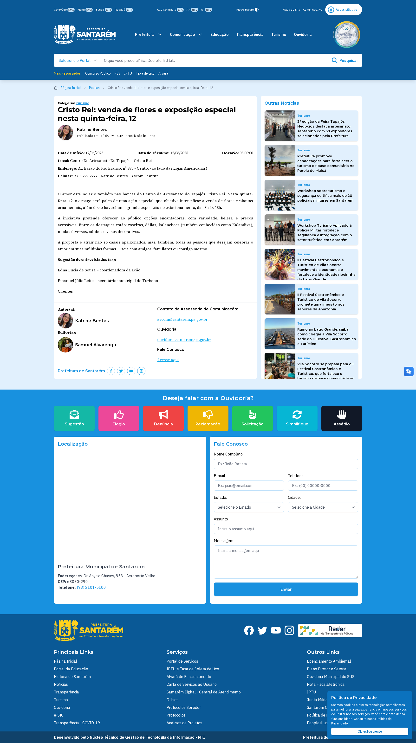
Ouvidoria (303, 34)
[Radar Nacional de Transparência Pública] (330, 630)
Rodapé (123, 9)
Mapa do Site (291, 9)
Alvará (163, 73)
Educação (219, 34)
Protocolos (176, 715)
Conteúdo (64, 9)
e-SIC (59, 715)
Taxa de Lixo (145, 73)
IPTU (128, 73)
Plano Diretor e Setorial (327, 668)
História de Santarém (72, 676)
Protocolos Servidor (184, 707)
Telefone (296, 475)
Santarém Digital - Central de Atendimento (204, 692)
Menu (85, 9)
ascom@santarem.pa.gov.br (182, 319)
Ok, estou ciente (370, 731)
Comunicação (182, 34)
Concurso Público (98, 73)
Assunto (221, 519)
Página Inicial (71, 88)
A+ (192, 9)
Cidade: (294, 497)
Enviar (286, 589)
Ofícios (172, 699)
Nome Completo (228, 454)
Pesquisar (348, 60)
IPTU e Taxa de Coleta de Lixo (193, 668)
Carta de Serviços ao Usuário (192, 684)
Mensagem (223, 540)
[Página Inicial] (85, 34)
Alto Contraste (170, 9)
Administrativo (312, 9)
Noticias (61, 684)
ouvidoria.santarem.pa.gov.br (184, 339)
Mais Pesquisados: (67, 73)
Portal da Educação (71, 668)
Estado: (220, 497)
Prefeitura (145, 34)
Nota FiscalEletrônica (325, 684)
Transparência (250, 34)
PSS (117, 73)
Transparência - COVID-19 (77, 722)
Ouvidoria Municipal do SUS (330, 676)
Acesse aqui (168, 359)
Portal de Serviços (182, 661)
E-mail (219, 475)
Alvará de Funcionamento (189, 676)
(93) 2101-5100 (91, 587)
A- (206, 9)
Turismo (278, 34)
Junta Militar (318, 699)
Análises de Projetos (184, 722)
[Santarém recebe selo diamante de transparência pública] (346, 34)
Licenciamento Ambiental (329, 661)
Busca (103, 9)
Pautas (94, 88)
